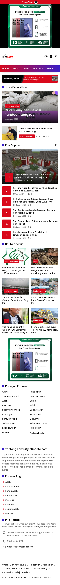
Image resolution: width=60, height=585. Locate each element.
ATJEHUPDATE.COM (20, 577)
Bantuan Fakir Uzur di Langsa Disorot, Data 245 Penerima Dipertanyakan (13, 270)
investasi (9, 500)
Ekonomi (34, 418)
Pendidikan (35, 391)
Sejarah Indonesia (11, 396)
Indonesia (10, 504)
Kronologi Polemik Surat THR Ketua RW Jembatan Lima (44, 330)
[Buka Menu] (51, 56)
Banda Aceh (11, 490)
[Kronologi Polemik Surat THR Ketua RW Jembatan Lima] (44, 316)
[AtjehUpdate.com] (7, 56)
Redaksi (6, 572)
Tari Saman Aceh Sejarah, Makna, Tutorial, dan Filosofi (35, 222)
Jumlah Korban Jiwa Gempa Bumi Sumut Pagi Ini (15, 300)
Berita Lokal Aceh (11, 261)
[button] (46, 56)
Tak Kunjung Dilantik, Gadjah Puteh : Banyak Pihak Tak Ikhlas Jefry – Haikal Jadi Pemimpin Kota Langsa (14, 330)
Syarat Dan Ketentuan (14, 564)
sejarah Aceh (12, 509)
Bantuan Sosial (9, 418)
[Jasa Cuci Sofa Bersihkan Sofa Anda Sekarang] (9, 133)
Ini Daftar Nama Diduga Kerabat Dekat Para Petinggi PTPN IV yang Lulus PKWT (33, 200)
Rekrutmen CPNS (38, 423)
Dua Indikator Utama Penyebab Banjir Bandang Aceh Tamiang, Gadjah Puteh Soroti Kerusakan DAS (44, 270)
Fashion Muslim (37, 433)
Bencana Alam (37, 396)
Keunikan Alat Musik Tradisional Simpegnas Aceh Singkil (30, 234)
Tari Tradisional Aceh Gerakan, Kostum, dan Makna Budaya (34, 211)
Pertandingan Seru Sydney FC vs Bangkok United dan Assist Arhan (35, 189)
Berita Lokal (38, 321)
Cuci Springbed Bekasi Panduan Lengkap (23, 112)
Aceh (35, 261)
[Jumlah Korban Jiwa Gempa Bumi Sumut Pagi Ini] (15, 286)
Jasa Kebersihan (12, 106)
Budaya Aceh (36, 409)
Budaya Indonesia (11, 409)
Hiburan (6, 432)
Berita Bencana (11, 291)
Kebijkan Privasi (23, 572)
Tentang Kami (9, 568)
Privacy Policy (40, 568)
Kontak (25, 568)
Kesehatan (35, 414)
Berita (33, 400)
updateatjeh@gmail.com (20, 546)
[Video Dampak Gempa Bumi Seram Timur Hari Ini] (44, 286)
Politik (33, 405)
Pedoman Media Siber (41, 564)
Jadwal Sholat (9, 423)
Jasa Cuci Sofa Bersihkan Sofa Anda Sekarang (35, 130)
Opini (5, 391)
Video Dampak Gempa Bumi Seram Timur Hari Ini (43, 300)
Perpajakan (35, 427)
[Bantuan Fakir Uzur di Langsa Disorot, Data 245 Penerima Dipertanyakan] (15, 256)
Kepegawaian (9, 427)
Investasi (6, 405)
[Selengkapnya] (56, 145)
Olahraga (7, 414)
